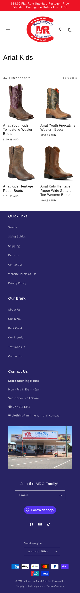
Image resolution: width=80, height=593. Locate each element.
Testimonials (16, 347)
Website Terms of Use (22, 274)
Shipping (14, 246)
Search (12, 227)
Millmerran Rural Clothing (38, 581)
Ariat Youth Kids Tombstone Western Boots (18, 130)
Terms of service (55, 586)
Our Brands (15, 337)
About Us (14, 309)
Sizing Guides (17, 236)
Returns (13, 255)
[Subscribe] (60, 495)
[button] (8, 29)
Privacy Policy (17, 283)
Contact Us (15, 264)
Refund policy (35, 586)
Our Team (14, 319)
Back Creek (15, 328)
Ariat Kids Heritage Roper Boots (18, 188)
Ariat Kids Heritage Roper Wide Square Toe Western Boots (56, 191)
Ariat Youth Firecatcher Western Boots (58, 127)
